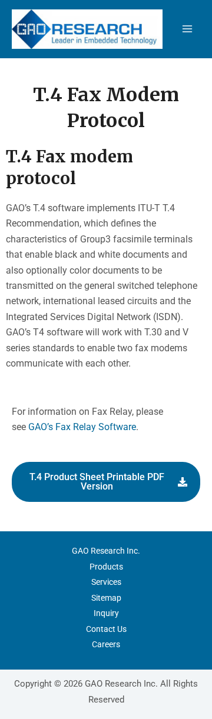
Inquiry (106, 613)
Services (106, 582)
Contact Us (106, 629)
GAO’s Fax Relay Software (82, 426)
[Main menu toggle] (187, 29)
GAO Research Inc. (106, 550)
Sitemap (106, 598)
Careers (106, 644)
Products (106, 566)
